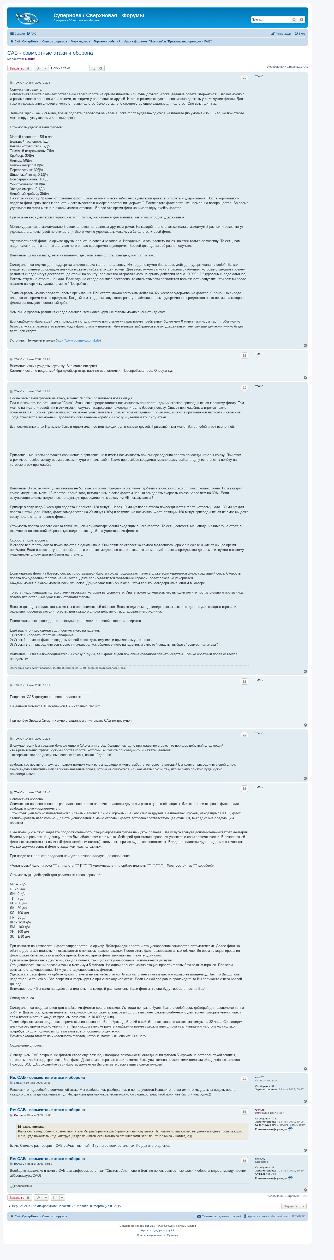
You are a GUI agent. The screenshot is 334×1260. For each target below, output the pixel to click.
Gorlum (30, 58)
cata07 (259, 1077)
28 (273, 1167)
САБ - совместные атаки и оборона (50, 53)
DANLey (260, 1158)
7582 (274, 1118)
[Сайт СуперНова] (31, 17)
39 (273, 1086)
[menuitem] (31, 33)
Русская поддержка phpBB (157, 1230)
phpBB (149, 1225)
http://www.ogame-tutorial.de (78, 340)
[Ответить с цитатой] (244, 78)
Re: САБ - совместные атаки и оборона (47, 1077)
